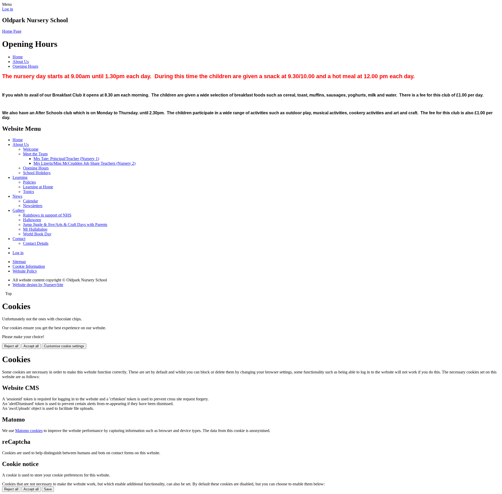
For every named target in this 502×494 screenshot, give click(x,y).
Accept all (31, 346)
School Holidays (36, 173)
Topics (28, 191)
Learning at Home (38, 187)
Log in (7, 9)
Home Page (11, 31)
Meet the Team (35, 154)
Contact (19, 238)
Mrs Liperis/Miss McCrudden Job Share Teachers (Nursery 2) (84, 163)
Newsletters (32, 205)
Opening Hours (25, 66)
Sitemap (19, 261)
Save (48, 489)
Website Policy (25, 271)
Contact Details (35, 243)
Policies (29, 182)
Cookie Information (29, 266)
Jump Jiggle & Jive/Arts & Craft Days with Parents (65, 224)
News (17, 196)
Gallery (19, 210)
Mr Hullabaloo (35, 229)
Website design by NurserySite (38, 284)
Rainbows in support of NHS (47, 215)
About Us (21, 61)
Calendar (30, 201)
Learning (20, 177)
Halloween (32, 220)
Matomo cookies (29, 430)
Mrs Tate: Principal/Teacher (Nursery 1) (66, 158)
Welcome (30, 149)
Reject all (11, 346)
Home (18, 57)
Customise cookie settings (64, 346)
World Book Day (37, 234)
